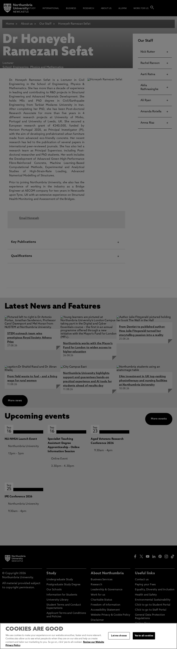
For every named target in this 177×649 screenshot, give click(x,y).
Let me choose (119, 636)
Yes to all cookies (144, 636)
